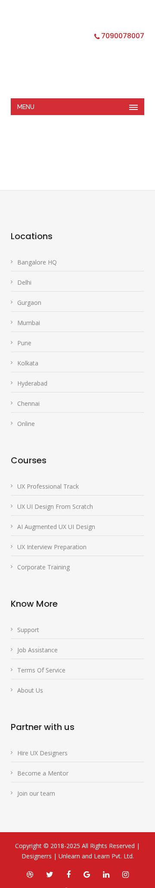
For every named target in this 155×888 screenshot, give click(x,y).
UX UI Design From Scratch (55, 506)
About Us (30, 690)
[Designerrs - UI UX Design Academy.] (71, 53)
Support (28, 630)
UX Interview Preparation (52, 547)
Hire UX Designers (42, 753)
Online (26, 424)
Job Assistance (37, 650)
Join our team (36, 793)
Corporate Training (43, 567)
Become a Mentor (42, 773)
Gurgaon (29, 302)
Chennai (28, 403)
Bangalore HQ (37, 262)
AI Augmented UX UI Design (56, 527)
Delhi (24, 282)
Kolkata (27, 363)
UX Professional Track (48, 486)
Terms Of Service (41, 670)
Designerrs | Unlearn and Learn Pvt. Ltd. (78, 856)
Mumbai (28, 323)
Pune (24, 343)
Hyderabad (32, 383)
